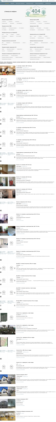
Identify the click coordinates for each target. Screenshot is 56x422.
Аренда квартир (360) (34, 19)
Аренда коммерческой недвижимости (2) (38, 53)
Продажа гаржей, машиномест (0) (9, 47)
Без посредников (19, 23)
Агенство (24, 42)
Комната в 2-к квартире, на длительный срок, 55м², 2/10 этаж (28, 238)
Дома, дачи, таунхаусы (20, 3)
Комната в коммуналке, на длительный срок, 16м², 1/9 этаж (27, 226)
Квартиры (7, 3)
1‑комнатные (4, 21)
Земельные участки (29, 3)
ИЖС (2, 42)
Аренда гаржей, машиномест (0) (36, 47)
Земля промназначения (16, 42)
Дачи (7, 34)
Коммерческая (48, 3)
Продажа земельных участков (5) (9, 40)
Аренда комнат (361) (34, 26)
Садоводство (8, 42)
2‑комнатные (10, 21)
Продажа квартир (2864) (7, 19)
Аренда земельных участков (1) (36, 40)
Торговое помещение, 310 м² (21, 374)
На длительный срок (33, 23)
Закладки (45, 0)
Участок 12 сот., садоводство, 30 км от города (25, 337)
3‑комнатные (17, 21)
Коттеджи (12, 34)
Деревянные (11, 36)
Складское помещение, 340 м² (22, 399)
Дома (3, 34)
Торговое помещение (14, 55)
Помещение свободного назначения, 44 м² (24, 411)
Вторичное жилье (4, 23)
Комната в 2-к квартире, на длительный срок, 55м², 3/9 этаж (28, 214)
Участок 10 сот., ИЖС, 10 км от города (23, 350)
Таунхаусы (17, 34)
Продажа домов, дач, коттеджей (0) (9, 32)
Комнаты (12, 3)
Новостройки (12, 23)
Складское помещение (19, 57)
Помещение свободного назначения (7, 57)
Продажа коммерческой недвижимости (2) (11, 53)
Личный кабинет (52, 0)
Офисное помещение (5, 55)
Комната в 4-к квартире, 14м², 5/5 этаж (23, 164)
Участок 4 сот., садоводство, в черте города (24, 325)
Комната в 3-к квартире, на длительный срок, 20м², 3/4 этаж (28, 251)
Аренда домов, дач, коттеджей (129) (37, 34)
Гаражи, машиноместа (39, 3)
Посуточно (40, 23)
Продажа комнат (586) (6, 26)
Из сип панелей (18, 36)
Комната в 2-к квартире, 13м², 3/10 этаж (24, 189)
